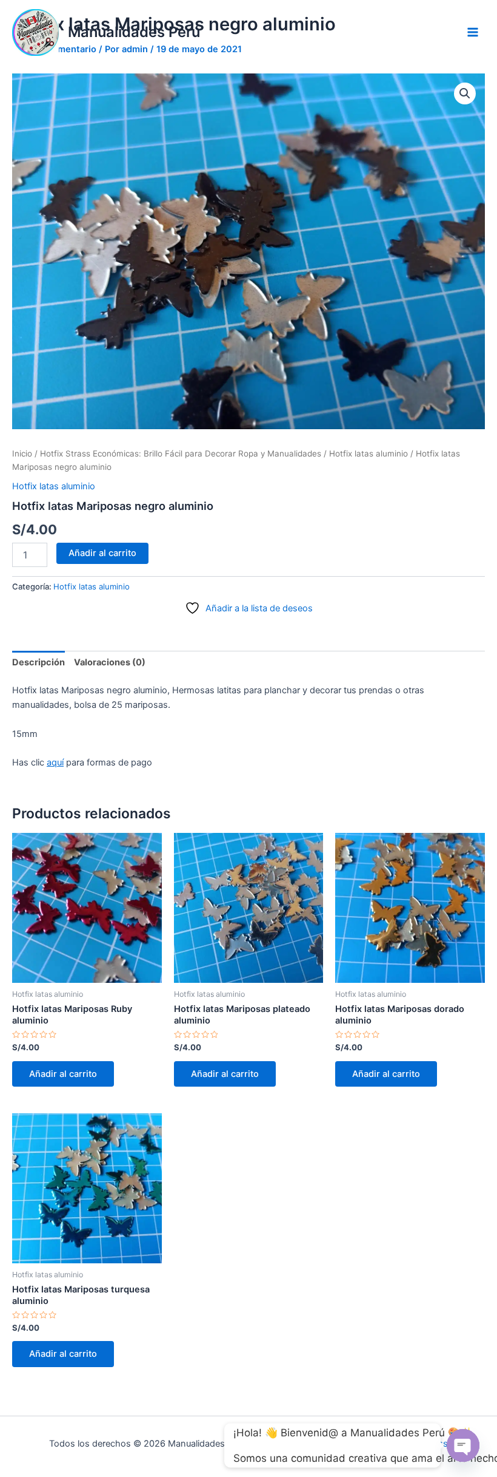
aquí (55, 762)
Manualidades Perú (134, 32)
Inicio (22, 453)
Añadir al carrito (102, 553)
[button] (465, 93)
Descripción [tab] (38, 662)
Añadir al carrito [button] (63, 1073)
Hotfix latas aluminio (368, 453)
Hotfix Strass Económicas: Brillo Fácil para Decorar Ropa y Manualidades (180, 453)
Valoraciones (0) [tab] (109, 662)
